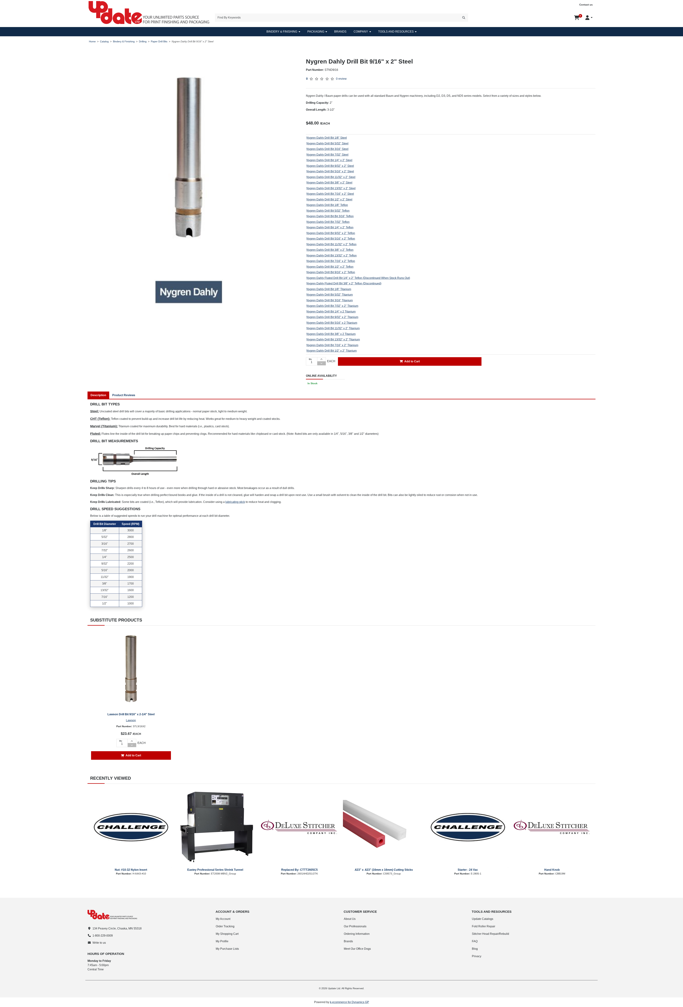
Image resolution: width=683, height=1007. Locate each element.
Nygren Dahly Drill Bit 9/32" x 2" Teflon (330, 233)
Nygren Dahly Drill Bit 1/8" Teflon (327, 205)
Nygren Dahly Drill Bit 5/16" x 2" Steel (330, 171)
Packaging (315, 31)
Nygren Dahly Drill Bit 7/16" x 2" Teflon (330, 261)
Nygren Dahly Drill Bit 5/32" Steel (327, 143)
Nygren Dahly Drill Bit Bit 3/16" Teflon (330, 216)
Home (92, 41)
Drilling (143, 41)
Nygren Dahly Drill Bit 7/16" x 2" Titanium (332, 345)
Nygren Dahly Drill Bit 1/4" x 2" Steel (329, 160)
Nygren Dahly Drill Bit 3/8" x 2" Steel (329, 182)
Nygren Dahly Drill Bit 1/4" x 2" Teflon (329, 227)
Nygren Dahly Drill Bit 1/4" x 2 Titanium (331, 311)
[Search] (463, 18)
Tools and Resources (396, 31)
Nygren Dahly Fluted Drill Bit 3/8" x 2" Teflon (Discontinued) (343, 283)
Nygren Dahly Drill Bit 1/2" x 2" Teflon (329, 266)
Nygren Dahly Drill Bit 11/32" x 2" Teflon (331, 244)
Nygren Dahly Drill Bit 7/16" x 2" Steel (330, 193)
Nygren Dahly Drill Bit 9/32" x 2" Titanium (332, 317)
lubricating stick (235, 501)
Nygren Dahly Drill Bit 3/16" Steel (327, 148)
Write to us (99, 942)
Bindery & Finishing (281, 31)
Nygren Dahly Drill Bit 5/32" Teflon (328, 210)
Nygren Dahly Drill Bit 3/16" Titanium (329, 300)
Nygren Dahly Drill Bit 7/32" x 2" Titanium (332, 305)
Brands (340, 31)
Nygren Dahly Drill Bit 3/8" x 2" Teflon (329, 249)
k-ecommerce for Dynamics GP (349, 1002)
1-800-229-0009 (102, 935)
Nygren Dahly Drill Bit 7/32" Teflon (328, 221)
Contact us (586, 4)
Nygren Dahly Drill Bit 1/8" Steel (326, 137)
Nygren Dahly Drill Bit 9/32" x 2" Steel (330, 165)
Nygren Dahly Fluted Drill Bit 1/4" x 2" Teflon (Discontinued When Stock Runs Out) (358, 277)
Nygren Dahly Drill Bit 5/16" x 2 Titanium (331, 322)
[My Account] (588, 17)
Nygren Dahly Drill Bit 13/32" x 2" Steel (331, 188)
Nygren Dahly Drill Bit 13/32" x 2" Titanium (333, 339)
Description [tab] (98, 395)
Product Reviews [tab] (123, 395)
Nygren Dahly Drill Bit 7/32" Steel (327, 154)
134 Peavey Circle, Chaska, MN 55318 (117, 928)
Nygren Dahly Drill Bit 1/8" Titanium (328, 289)
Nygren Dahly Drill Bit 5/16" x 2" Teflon (330, 238)
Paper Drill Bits (159, 41)
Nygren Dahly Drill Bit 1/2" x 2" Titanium (331, 350)
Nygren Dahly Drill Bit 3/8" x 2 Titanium (331, 333)
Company (361, 31)
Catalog (104, 41)
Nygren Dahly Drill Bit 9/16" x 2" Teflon (330, 272)
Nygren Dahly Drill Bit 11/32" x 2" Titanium (333, 328)
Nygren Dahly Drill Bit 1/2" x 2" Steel (329, 199)
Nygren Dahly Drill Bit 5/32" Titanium (329, 294)
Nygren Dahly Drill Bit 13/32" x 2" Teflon (331, 255)
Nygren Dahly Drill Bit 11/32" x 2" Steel (330, 177)
